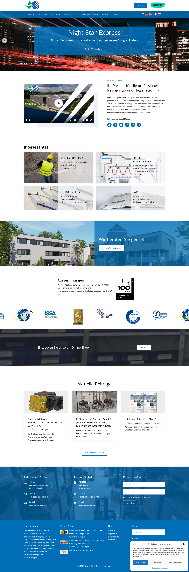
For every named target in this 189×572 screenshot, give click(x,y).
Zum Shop (94, 52)
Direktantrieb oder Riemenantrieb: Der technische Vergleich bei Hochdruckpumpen (85, 534)
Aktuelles (42, 14)
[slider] (48, 120)
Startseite (30, 14)
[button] (185, 544)
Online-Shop (140, 5)
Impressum (164, 568)
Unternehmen (69, 14)
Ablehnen (157, 563)
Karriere (157, 5)
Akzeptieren (140, 563)
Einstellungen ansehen (176, 563)
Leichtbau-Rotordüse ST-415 (140, 419)
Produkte (54, 14)
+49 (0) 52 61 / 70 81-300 (89, 497)
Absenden (129, 503)
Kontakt (115, 14)
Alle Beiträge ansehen (94, 452)
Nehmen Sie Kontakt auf (112, 248)
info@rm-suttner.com (38, 505)
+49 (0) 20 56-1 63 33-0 (38, 497)
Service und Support (88, 14)
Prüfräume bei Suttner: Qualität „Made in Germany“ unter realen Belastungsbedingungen (94, 422)
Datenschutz (156, 568)
